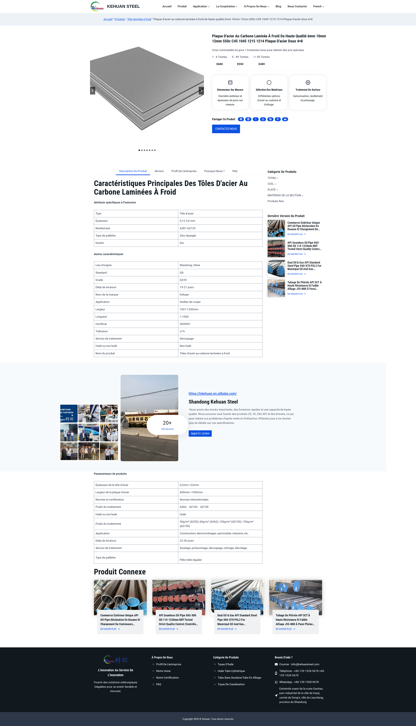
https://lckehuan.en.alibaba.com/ (213, 393)
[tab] (139, 150)
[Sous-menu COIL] (275, 184)
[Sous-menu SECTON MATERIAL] (302, 195)
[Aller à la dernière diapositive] (92, 91)
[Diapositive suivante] (201, 91)
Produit (182, 6)
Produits (120, 19)
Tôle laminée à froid (139, 19)
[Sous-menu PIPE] (277, 178)
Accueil (166, 6)
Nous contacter (297, 6)
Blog (278, 6)
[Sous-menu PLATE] (277, 189)
